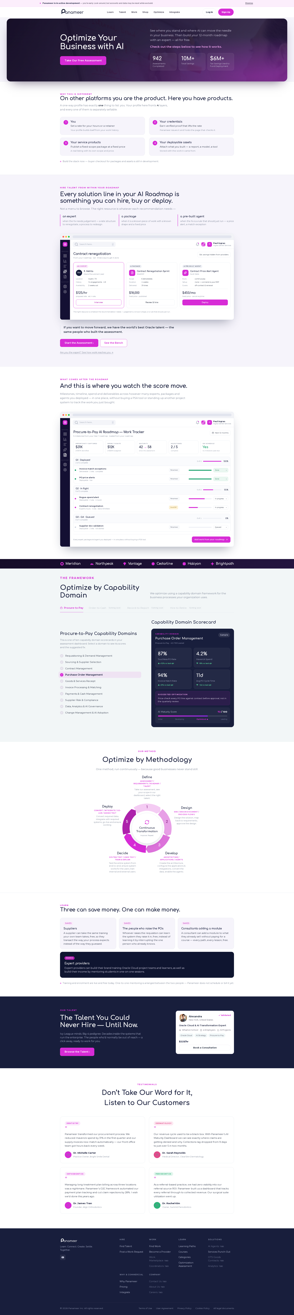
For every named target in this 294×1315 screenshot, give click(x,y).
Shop (145, 12)
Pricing (123, 1286)
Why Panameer (128, 1281)
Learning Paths (187, 1246)
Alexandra (195, 1016)
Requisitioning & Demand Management (88, 655)
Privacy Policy (184, 1308)
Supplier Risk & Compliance (81, 700)
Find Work (155, 1246)
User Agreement (164, 1308)
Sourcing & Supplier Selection (83, 662)
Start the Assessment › (79, 342)
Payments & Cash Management (83, 693)
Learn (110, 12)
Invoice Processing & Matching (83, 687)
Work (134, 12)
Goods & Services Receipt (80, 681)
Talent (122, 12)
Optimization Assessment (186, 1264)
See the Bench (113, 342)
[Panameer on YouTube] (63, 1257)
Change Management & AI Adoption (86, 712)
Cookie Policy (202, 1308)
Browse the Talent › (77, 1051)
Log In (209, 12)
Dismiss (249, 3)
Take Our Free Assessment (83, 60)
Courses (183, 1251)
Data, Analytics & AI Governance (84, 706)
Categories (184, 1257)
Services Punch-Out (219, 1251)
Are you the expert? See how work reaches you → (86, 352)
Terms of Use (145, 1308)
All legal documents (223, 1308)
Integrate (174, 12)
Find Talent (126, 1246)
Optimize (159, 12)
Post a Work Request (131, 1251)
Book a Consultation (205, 1047)
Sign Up (226, 12)
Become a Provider (160, 1251)
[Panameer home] (72, 12)
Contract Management (78, 668)
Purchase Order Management (84, 674)
